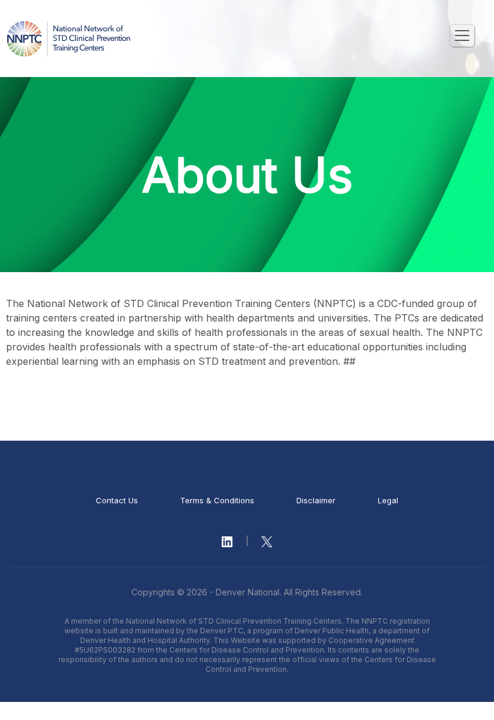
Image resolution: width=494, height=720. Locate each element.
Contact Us (117, 500)
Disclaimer (316, 500)
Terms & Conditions (217, 500)
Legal (388, 500)
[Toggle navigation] (462, 35)
